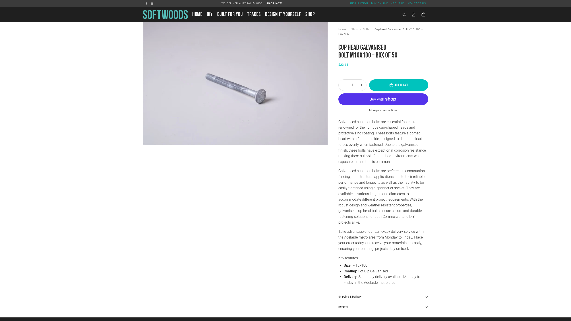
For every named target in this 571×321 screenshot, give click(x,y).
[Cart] (423, 14)
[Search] (404, 14)
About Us (398, 3)
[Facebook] (146, 3)
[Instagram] (152, 3)
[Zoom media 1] (235, 83)
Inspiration (359, 3)
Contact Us (417, 3)
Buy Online (379, 3)
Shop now (274, 3)
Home (342, 29)
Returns (343, 306)
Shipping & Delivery (350, 296)
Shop (354, 29)
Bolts (366, 29)
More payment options (383, 110)
